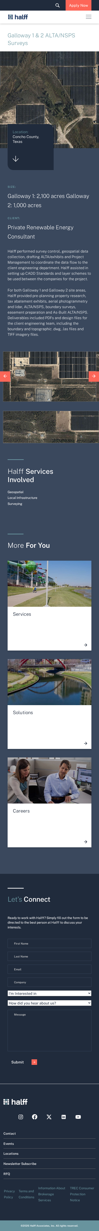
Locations (10, 1153)
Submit (17, 1062)
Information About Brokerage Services (51, 1194)
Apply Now (78, 5)
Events (8, 1143)
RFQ (6, 1174)
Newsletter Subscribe (19, 1163)
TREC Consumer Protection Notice (82, 1194)
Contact (9, 1133)
